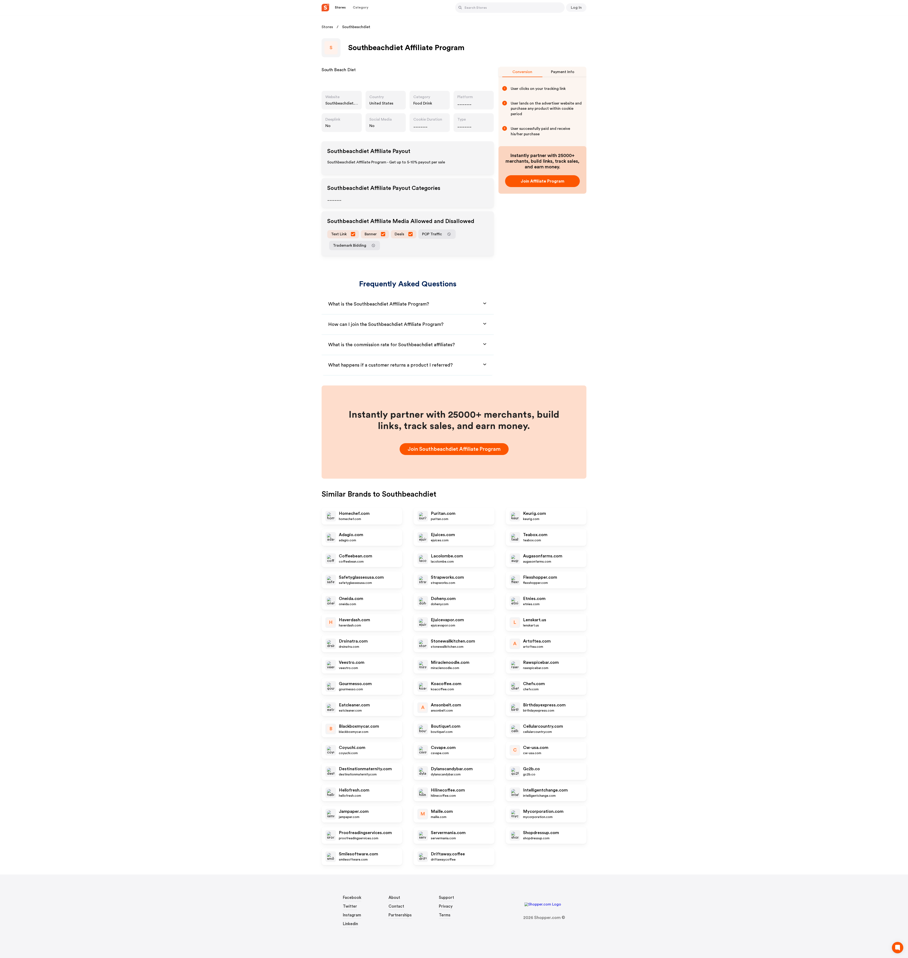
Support (446, 898)
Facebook (352, 898)
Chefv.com (534, 684)
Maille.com (442, 811)
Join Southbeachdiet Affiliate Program (454, 449)
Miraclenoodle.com (450, 662)
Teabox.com (535, 535)
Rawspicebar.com (541, 662)
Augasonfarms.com (542, 556)
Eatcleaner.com (354, 705)
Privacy (446, 906)
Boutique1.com (445, 726)
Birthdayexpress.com (544, 705)
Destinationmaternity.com (365, 769)
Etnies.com (534, 598)
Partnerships (400, 915)
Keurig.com (534, 513)
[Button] (460, 7)
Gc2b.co (531, 769)
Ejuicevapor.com (447, 620)
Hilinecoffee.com (448, 790)
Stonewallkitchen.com (453, 641)
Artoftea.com (537, 641)
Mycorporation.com (543, 811)
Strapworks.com (447, 577)
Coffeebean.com (355, 556)
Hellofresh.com (354, 790)
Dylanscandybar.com (452, 769)
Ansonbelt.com (446, 705)
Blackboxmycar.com (359, 726)
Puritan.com (443, 513)
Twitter (350, 906)
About (394, 898)
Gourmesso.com (355, 684)
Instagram (352, 915)
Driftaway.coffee (448, 854)
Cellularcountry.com (543, 726)
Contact (396, 906)
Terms (444, 915)
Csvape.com (443, 747)
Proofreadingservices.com (365, 833)
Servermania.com (448, 833)
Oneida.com (351, 598)
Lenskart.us (534, 620)
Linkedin (350, 924)
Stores (327, 27)
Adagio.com (351, 535)
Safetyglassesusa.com (361, 577)
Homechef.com (354, 513)
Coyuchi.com (352, 747)
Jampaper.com (354, 811)
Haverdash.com (354, 620)
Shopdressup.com (541, 833)
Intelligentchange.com (545, 790)
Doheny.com (443, 598)
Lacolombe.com (447, 556)
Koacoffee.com (446, 684)
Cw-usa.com (535, 747)
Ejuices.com (443, 535)
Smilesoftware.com (358, 854)
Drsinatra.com (353, 641)
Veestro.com (351, 662)
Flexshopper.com (540, 577)
